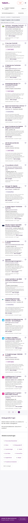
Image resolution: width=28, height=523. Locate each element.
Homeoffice (19, 453)
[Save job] (25, 25)
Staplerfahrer (8, 457)
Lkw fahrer (7, 453)
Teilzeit (20, 449)
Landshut (8, 17)
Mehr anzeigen (12, 36)
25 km (23, 8)
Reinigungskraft (18, 445)
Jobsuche (3, 17)
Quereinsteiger (9, 449)
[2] (19, 412)
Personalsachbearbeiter (11, 441)
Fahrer (6, 445)
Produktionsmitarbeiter (11, 462)
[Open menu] (25, 3)
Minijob (19, 457)
